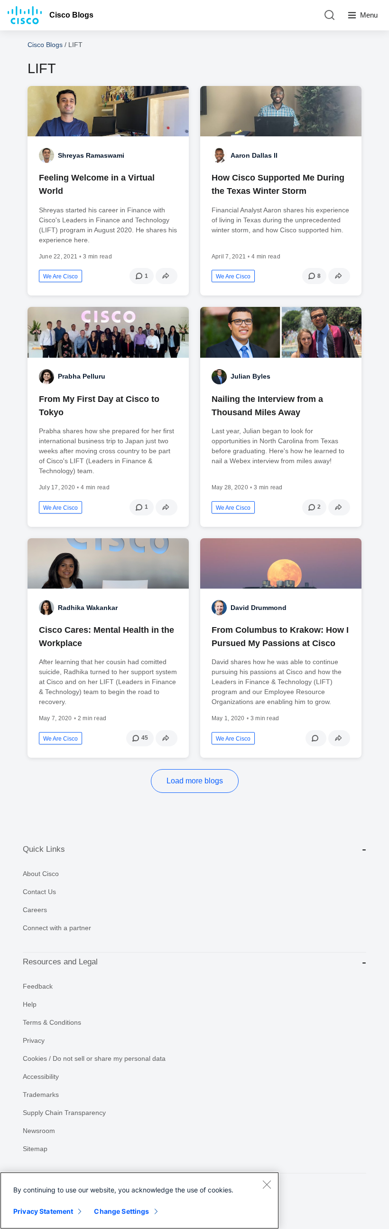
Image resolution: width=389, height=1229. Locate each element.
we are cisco (60, 276)
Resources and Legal (60, 961)
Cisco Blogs (71, 15)
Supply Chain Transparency (64, 1112)
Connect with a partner (57, 928)
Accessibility (41, 1076)
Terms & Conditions (52, 1022)
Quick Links (44, 849)
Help (30, 1004)
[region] (139, 1200)
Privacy (34, 1040)
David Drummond (259, 607)
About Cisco (41, 873)
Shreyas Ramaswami (91, 155)
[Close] (266, 1184)
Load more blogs (195, 781)
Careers (35, 910)
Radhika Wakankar (88, 607)
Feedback (38, 986)
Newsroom (39, 1130)
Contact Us (39, 892)
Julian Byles (250, 376)
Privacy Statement (43, 1211)
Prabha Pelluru (81, 376)
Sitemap (35, 1149)
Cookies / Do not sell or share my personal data (94, 1058)
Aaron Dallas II (254, 155)
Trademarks (41, 1094)
